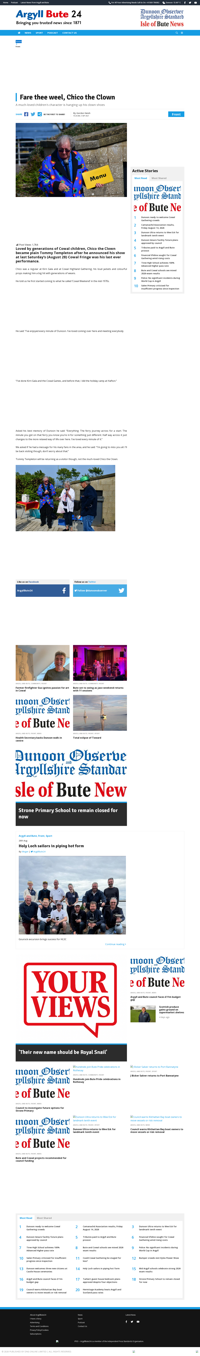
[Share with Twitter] (33, 114)
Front (18, 46)
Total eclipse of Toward (87, 737)
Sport (39, 32)
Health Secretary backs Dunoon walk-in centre (39, 739)
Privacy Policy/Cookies (39, 1330)
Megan (25, 851)
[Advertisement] (100, 70)
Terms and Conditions (39, 1326)
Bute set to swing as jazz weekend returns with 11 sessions (98, 689)
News (28, 32)
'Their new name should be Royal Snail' (63, 1052)
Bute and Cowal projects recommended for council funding (41, 1159)
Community (35, 684)
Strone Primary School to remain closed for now (68, 813)
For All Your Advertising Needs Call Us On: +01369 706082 (135, 2)
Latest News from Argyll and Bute (35, 2)
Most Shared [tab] (159, 178)
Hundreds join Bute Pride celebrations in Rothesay (96, 1081)
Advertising (34, 1322)
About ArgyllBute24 (38, 1315)
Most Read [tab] (141, 178)
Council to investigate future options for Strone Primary (40, 1109)
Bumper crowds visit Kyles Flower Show (159, 1258)
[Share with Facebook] (26, 114)
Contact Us (69, 32)
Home (5, 2)
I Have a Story (35, 1318)
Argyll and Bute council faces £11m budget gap (155, 998)
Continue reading (115, 944)
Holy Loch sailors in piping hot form (51, 845)
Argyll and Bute (23, 684)
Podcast (14, 2)
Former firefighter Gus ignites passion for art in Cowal (42, 689)
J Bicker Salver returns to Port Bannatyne (154, 1075)
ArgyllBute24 (39, 851)
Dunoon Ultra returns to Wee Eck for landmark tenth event (94, 1131)
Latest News (131, 1315)
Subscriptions (35, 1334)
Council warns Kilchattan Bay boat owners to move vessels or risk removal (156, 1131)
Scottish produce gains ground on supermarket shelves (171, 1009)
